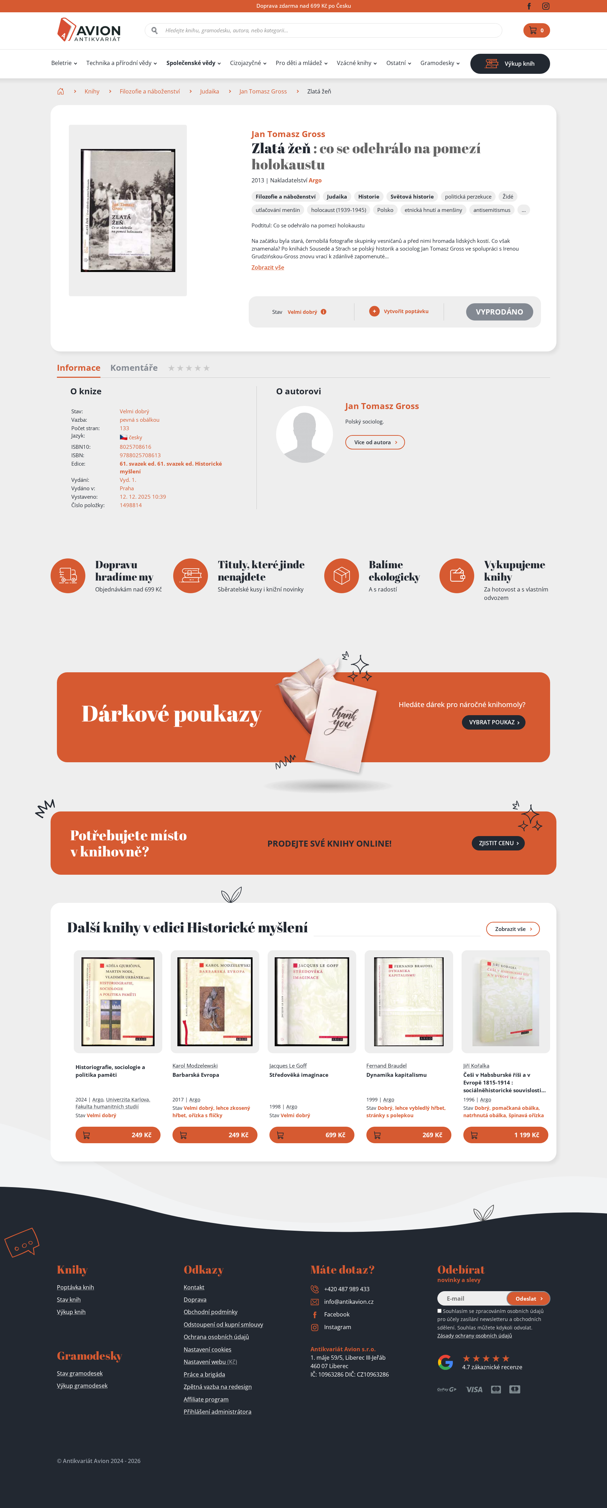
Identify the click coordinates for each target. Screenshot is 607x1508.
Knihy (92, 91)
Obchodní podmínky (210, 1312)
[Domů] (61, 91)
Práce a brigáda (204, 1374)
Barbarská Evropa (195, 1074)
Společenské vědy (191, 63)
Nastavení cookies (207, 1349)
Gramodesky (437, 63)
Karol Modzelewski (195, 1065)
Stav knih (69, 1299)
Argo (315, 180)
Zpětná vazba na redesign (218, 1387)
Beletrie (61, 63)
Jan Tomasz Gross (263, 91)
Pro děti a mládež (299, 63)
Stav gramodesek (80, 1373)
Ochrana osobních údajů (216, 1337)
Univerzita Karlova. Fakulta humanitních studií (113, 1103)
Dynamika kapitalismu (396, 1074)
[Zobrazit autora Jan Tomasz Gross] (304, 434)
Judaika (209, 91)
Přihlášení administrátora (218, 1412)
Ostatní (396, 63)
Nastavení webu (210, 1362)
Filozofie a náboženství (150, 91)
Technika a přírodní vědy (118, 63)
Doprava (195, 1299)
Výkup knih (71, 1312)
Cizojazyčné (245, 63)
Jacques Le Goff (288, 1065)
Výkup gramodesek (82, 1386)
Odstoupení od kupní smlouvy (223, 1324)
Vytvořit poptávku (406, 311)
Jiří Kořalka (476, 1065)
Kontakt (194, 1287)
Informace (78, 368)
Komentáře (134, 368)
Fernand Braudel (386, 1065)
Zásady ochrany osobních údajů (474, 1335)
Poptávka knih (75, 1287)
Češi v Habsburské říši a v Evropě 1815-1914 (505, 1082)
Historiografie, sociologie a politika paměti (110, 1070)
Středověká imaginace (298, 1074)
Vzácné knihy (354, 63)
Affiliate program (206, 1399)
